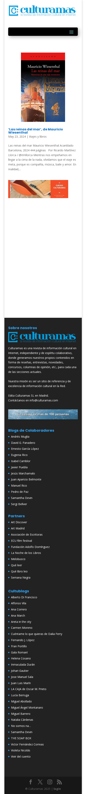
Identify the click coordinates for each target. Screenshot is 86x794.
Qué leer (16, 565)
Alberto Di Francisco (24, 597)
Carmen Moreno (21, 628)
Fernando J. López (22, 640)
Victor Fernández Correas (27, 744)
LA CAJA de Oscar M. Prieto (28, 689)
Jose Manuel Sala (22, 677)
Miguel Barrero (20, 714)
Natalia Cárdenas (22, 720)
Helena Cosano (21, 658)
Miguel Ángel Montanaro (27, 707)
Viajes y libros (38, 136)
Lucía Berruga (20, 695)
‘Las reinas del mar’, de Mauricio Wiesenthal (35, 131)
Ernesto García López (25, 449)
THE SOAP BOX (21, 738)
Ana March (18, 615)
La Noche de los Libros (26, 553)
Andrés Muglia (20, 436)
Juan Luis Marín (21, 683)
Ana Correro (19, 609)
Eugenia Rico (19, 455)
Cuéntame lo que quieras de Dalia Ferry (36, 634)
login (57, 789)
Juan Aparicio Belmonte (26, 479)
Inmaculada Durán (23, 664)
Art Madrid (18, 528)
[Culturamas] (43, 343)
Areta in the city (21, 622)
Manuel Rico (19, 485)
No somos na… (21, 726)
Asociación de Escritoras (27, 534)
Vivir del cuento (21, 756)
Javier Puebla (19, 467)
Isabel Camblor (20, 461)
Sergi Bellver (19, 504)
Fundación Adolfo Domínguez (30, 547)
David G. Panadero (23, 443)
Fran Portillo (19, 646)
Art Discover (19, 522)
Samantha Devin (21, 498)
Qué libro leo (19, 571)
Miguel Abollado (21, 701)
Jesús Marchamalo (23, 473)
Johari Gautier (20, 671)
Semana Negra (20, 577)
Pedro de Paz (19, 492)
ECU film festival (21, 541)
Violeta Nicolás (20, 750)
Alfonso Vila (18, 603)
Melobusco (18, 559)
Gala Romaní (19, 652)
